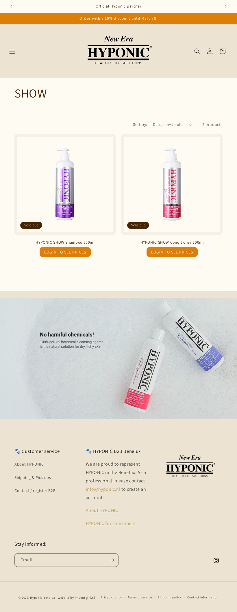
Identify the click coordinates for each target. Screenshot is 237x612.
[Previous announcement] (11, 6)
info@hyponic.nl (103, 489)
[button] (12, 51)
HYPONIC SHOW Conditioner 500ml (172, 242)
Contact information (203, 597)
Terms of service (140, 597)
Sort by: (140, 124)
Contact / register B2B (34, 490)
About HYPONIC (29, 464)
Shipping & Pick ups (32, 477)
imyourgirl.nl (85, 598)
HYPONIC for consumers (111, 523)
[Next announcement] (225, 6)
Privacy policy (111, 597)
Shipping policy (170, 597)
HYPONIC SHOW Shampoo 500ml (65, 242)
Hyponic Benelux (42, 598)
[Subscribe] (111, 560)
